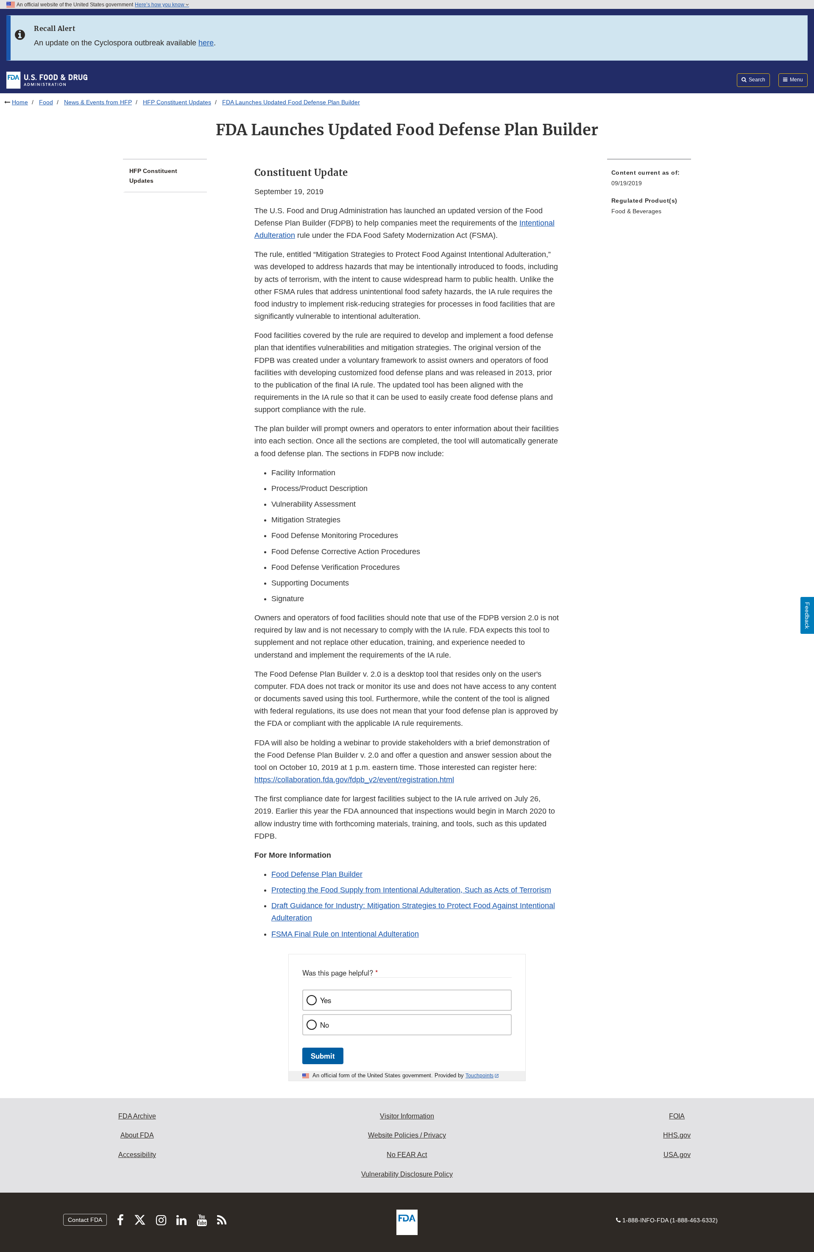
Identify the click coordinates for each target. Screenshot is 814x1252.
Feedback (807, 615)
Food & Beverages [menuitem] (636, 211)
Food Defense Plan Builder (316, 874)
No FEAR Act (407, 1154)
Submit (323, 1056)
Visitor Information (407, 1116)
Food (46, 102)
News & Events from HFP (98, 102)
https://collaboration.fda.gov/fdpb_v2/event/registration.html (354, 779)
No (324, 1025)
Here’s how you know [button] (160, 5)
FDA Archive (137, 1116)
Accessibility (137, 1154)
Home (20, 102)
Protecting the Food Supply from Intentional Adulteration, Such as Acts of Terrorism (411, 890)
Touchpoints (479, 1076)
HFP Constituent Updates (177, 102)
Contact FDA (85, 1219)
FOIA (677, 1116)
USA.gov (677, 1154)
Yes (325, 1000)
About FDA (137, 1135)
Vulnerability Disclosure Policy (407, 1174)
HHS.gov (677, 1135)
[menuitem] (649, 180)
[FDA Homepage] (46, 79)
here (206, 43)
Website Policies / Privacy (407, 1135)
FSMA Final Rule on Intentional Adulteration (345, 934)
